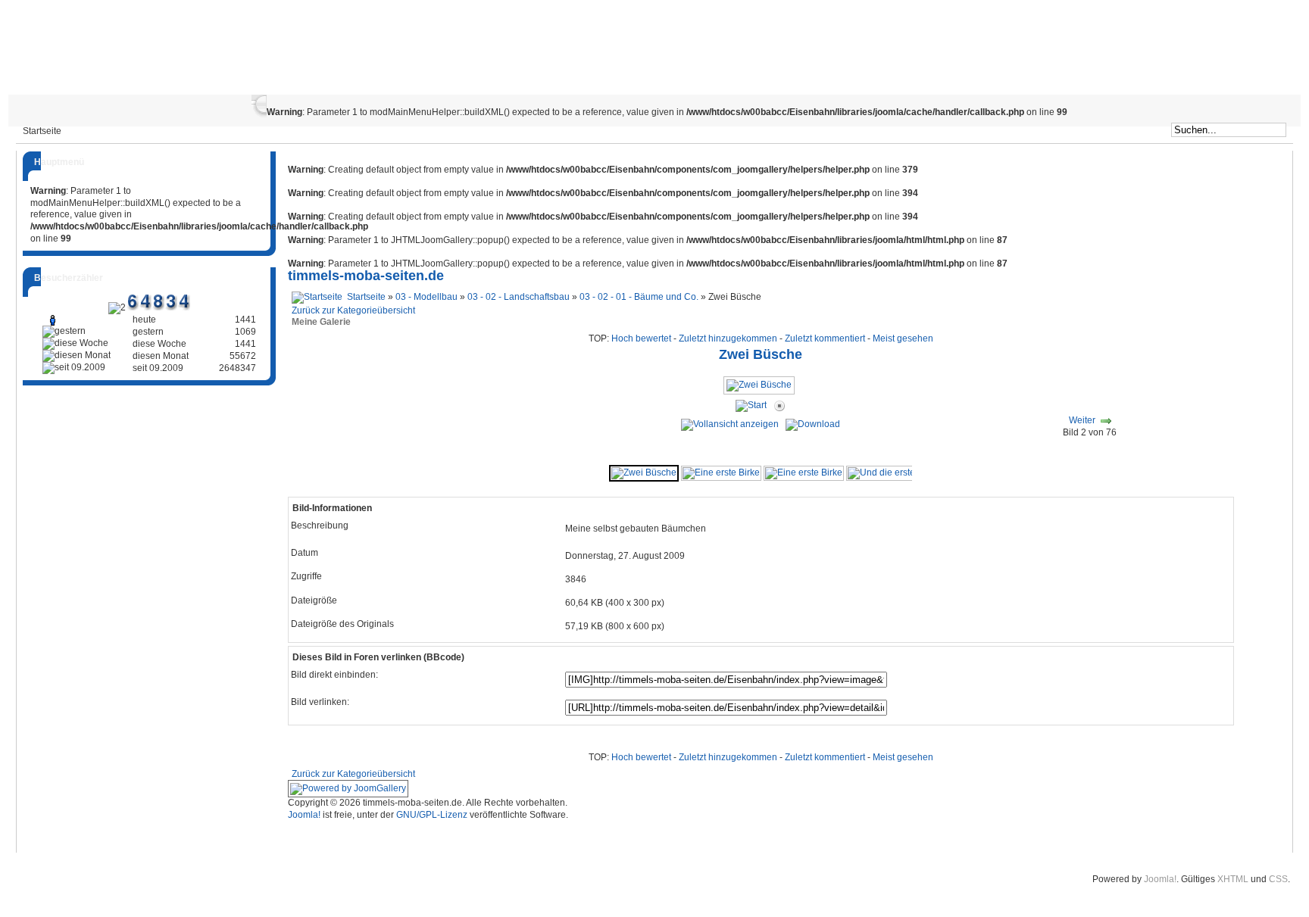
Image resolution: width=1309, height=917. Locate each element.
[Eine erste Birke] (721, 472)
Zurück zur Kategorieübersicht (353, 310)
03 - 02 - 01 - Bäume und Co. (639, 297)
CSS (1278, 879)
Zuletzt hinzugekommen (728, 338)
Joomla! (304, 814)
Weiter (1082, 420)
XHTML (1232, 879)
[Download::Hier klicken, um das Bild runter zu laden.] (812, 424)
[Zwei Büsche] (760, 390)
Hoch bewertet (641, 338)
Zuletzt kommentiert (825, 338)
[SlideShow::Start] (751, 406)
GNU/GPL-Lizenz (431, 814)
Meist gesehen (903, 338)
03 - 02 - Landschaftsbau (518, 297)
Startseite (366, 297)
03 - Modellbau (426, 297)
